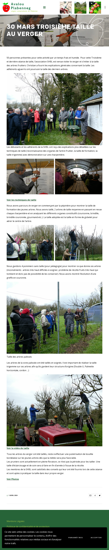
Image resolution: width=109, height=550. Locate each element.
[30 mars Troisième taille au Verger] (90, 495)
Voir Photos (13, 479)
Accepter (96, 538)
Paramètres (75, 538)
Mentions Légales (15, 521)
